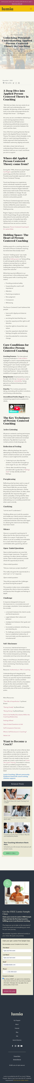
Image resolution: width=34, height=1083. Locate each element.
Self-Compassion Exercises (11, 728)
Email (4, 962)
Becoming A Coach (17, 35)
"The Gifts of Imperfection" (11, 701)
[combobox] (5, 971)
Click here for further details (20, 1080)
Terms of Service (17, 1059)
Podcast (17, 1028)
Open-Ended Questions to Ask (13, 724)
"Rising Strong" (8, 711)
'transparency (21, 379)
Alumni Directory (17, 1040)
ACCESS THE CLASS (9, 991)
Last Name (6, 954)
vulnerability (18, 381)
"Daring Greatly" (8, 707)
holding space (14, 259)
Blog (17, 1032)
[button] (30, 9)
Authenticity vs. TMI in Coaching (20, 669)
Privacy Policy (17, 1056)
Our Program (17, 1020)
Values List (6, 735)
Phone (5, 969)
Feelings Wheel (8, 720)
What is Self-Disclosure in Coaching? (15, 732)
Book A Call (11, 853)
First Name (6, 947)
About (17, 1024)
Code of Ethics (22, 358)
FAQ (17, 1036)
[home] (7, 8)
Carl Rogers (7, 172)
